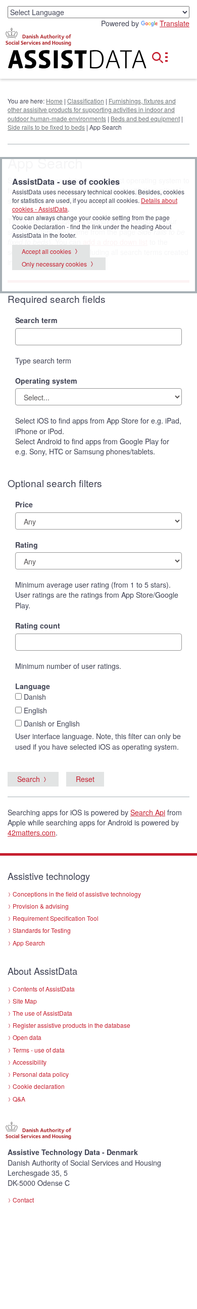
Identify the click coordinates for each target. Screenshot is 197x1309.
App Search (29, 942)
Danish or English (52, 723)
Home (54, 100)
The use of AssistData (42, 1013)
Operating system (46, 381)
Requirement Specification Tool (55, 918)
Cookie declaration (39, 1086)
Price (24, 504)
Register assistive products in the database (71, 1025)
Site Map (25, 1001)
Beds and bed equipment (145, 118)
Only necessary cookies (54, 263)
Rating (26, 545)
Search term (36, 320)
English (35, 710)
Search (28, 779)
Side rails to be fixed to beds (46, 127)
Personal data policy (41, 1074)
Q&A (19, 1098)
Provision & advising (41, 906)
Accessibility (29, 1062)
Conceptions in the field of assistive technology (77, 893)
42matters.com (32, 832)
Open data (27, 1037)
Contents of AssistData (44, 988)
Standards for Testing (42, 930)
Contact (23, 1199)
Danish (35, 697)
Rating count (37, 625)
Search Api (147, 812)
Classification (85, 100)
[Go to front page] (66, 61)
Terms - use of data (39, 1049)
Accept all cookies (46, 251)
